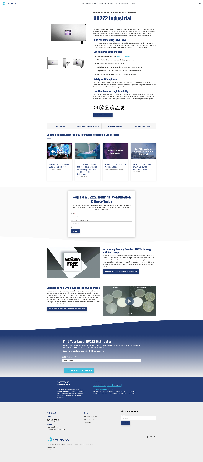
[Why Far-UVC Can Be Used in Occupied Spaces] (115, 151)
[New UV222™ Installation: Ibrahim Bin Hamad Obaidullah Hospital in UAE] (143, 151)
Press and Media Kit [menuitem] (88, 444)
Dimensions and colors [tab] (115, 126)
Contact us (87, 422)
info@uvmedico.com (90, 417)
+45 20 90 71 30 (89, 420)
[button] (147, 437)
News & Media (124, 3)
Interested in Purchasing (103, 115)
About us (117, 3)
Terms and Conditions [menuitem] (52, 444)
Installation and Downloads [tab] (143, 126)
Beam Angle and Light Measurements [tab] (88, 126)
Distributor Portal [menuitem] (51, 447)
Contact (133, 3)
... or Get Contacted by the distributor (79, 370)
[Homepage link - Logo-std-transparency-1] (59, 442)
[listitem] (53, 63)
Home (83, 3)
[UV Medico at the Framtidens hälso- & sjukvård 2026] (59, 151)
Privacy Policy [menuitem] (62, 444)
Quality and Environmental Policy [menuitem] (74, 444)
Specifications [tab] (60, 126)
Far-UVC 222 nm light (123, 56)
